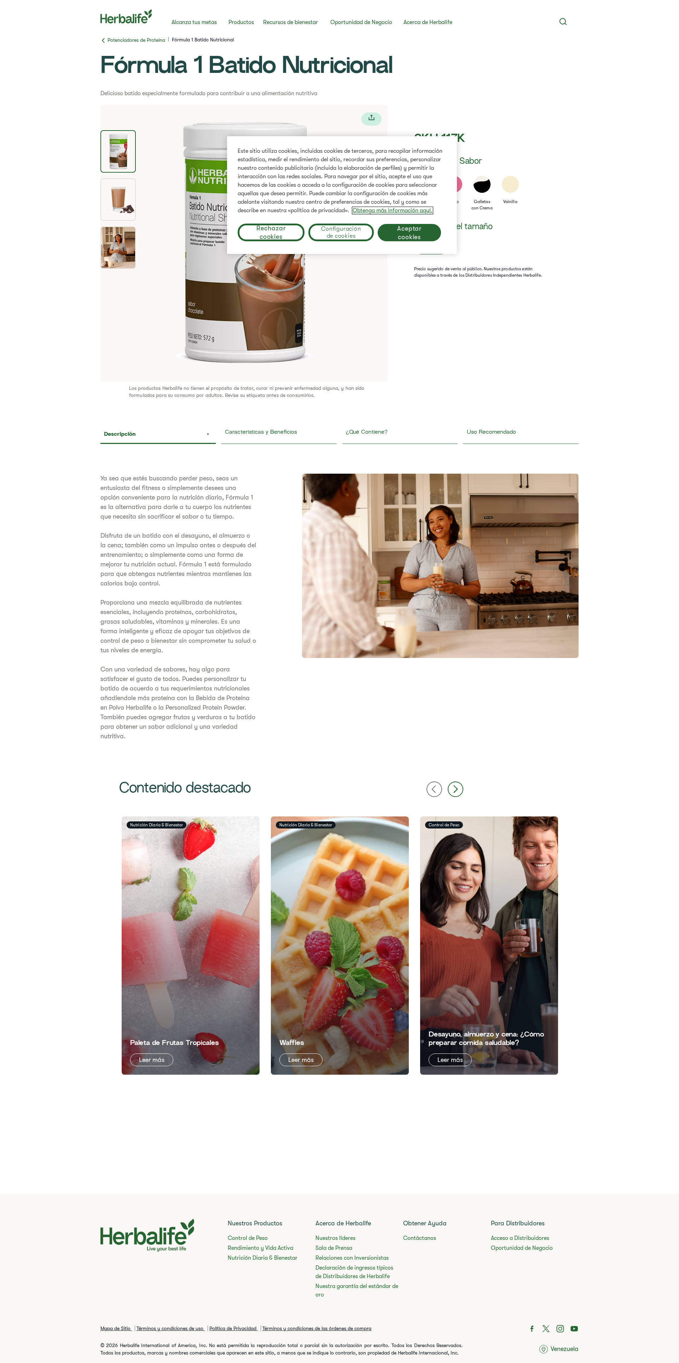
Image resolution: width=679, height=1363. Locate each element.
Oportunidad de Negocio (361, 22)
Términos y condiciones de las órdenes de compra (316, 1328)
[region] (342, 195)
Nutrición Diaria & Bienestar (262, 1258)
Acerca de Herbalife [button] (428, 22)
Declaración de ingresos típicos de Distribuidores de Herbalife (354, 1272)
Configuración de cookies (341, 232)
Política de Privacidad (233, 1328)
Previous (434, 789)
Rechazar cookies (270, 232)
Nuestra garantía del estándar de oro (356, 1290)
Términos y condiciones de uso (171, 1328)
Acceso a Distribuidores (520, 1238)
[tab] (118, 151)
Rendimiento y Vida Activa (260, 1248)
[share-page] (371, 119)
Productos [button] (241, 22)
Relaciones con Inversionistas (352, 1258)
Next (455, 789)
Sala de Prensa (333, 1248)
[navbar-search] (563, 21)
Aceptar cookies (409, 233)
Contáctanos (419, 1238)
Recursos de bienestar (290, 22)
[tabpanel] (339, 607)
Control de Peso (248, 1238)
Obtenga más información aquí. (393, 210)
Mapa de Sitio (116, 1328)
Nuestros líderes (335, 1238)
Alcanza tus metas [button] (194, 22)
